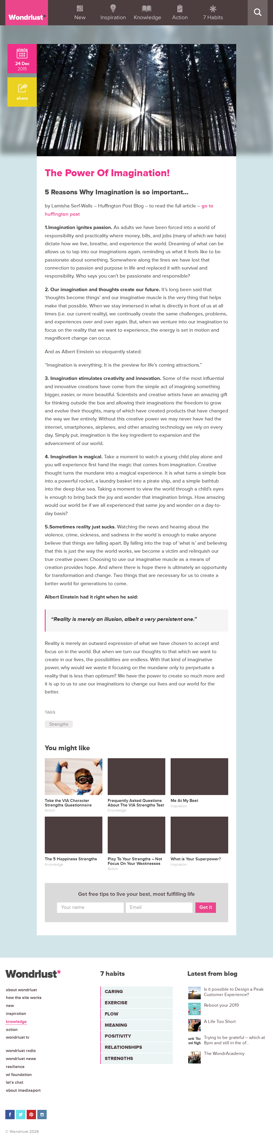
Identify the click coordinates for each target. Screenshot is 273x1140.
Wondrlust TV (17, 1037)
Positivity (118, 1036)
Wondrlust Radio (21, 1050)
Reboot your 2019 (221, 1005)
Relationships (123, 1047)
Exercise (116, 1003)
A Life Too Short (220, 1021)
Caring (114, 991)
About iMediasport (23, 1090)
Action (12, 1029)
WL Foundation (19, 1074)
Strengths (58, 724)
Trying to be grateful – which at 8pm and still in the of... (234, 1040)
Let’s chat (14, 1082)
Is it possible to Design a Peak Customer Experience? (234, 992)
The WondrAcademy (224, 1053)
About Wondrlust (21, 990)
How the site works (24, 997)
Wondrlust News (21, 1058)
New (10, 1005)
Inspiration (16, 1013)
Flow (111, 1014)
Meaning (116, 1025)
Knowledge (16, 1021)
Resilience (15, 1066)
